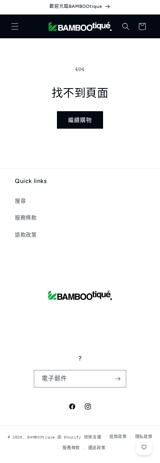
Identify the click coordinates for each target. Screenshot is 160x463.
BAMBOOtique (41, 437)
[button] (15, 26)
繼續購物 (80, 120)
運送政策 (97, 448)
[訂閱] (117, 379)
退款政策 (25, 235)
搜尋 (20, 201)
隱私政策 (144, 437)
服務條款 (25, 218)
